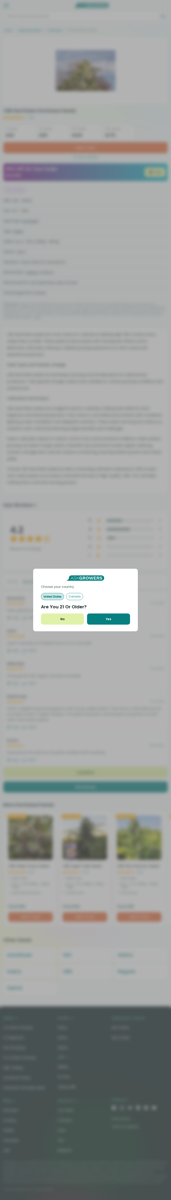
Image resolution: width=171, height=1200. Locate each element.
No (62, 619)
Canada (75, 596)
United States (52, 596)
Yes (108, 619)
